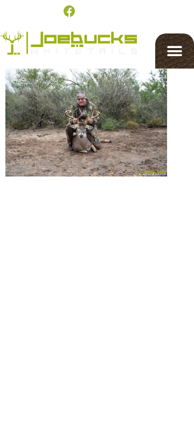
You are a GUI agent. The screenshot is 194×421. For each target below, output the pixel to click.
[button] (175, 51)
